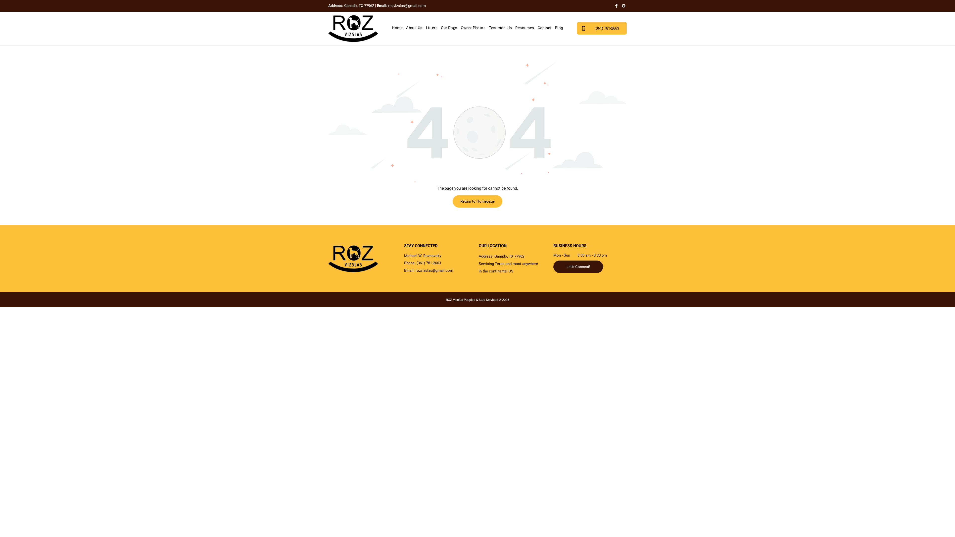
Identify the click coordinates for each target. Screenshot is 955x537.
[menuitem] (397, 28)
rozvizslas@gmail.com (407, 5)
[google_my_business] (624, 6)
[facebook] (616, 6)
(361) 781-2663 (429, 263)
